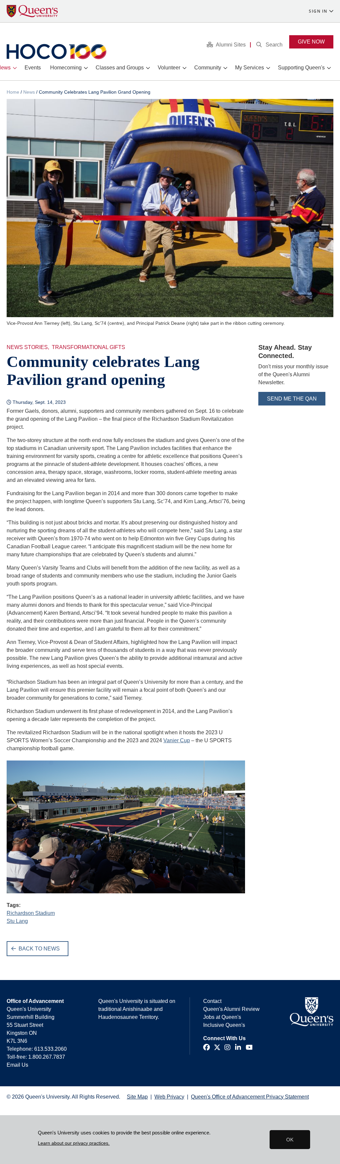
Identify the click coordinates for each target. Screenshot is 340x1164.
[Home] (56, 51)
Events (33, 67)
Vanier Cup (176, 740)
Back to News (39, 948)
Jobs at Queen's (222, 1017)
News (29, 92)
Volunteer (169, 67)
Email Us (17, 1065)
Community (207, 67)
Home (13, 92)
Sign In (318, 11)
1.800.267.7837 (46, 1057)
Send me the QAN (292, 399)
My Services (249, 67)
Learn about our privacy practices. (74, 1143)
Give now (311, 42)
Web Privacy (169, 1097)
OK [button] (290, 1139)
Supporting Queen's (301, 67)
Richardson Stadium (31, 913)
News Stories (27, 347)
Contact (212, 1001)
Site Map (137, 1097)
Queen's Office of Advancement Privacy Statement (250, 1097)
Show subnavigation (16, 68)
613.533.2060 (50, 1049)
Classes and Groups (120, 67)
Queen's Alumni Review (231, 1009)
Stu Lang (17, 921)
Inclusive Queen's (224, 1025)
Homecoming (66, 67)
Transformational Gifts (88, 347)
